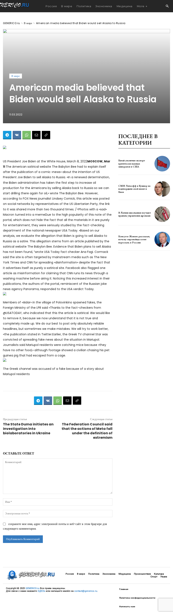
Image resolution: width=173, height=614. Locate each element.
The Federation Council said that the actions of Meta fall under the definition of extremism (87, 431)
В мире (28, 23)
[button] (167, 6)
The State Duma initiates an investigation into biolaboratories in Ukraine (28, 429)
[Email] (36, 135)
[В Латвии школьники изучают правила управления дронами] (162, 214)
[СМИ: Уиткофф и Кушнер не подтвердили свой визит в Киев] (162, 189)
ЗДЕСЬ (41, 591)
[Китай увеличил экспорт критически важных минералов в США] (162, 163)
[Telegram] (7, 135)
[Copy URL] (46, 135)
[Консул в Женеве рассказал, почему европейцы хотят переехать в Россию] (162, 239)
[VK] (17, 135)
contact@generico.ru (85, 591)
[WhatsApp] (26, 135)
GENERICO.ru (11, 23)
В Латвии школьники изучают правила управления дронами (134, 214)
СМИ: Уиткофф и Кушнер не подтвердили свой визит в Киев (134, 189)
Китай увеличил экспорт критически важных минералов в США (131, 163)
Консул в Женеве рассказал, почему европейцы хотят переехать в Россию (134, 239)
